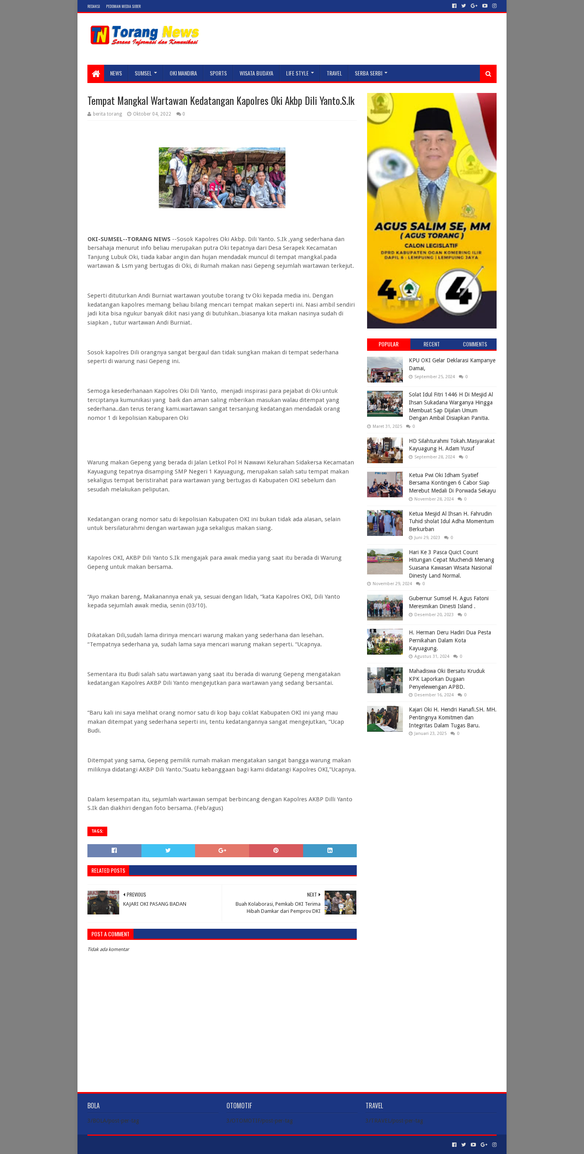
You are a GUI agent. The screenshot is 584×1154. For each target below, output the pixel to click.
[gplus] (474, 6)
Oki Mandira (183, 73)
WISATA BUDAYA (256, 73)
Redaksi (93, 6)
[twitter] (464, 6)
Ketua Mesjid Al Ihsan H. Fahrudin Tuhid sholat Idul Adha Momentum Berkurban (451, 521)
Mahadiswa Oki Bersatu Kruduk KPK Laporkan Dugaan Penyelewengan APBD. (447, 679)
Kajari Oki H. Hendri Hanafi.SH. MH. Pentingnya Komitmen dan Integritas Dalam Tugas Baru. (453, 717)
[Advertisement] (431, 793)
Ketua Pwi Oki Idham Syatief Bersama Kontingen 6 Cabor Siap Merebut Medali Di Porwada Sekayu (452, 483)
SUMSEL (143, 73)
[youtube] (485, 6)
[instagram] (494, 6)
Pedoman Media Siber (123, 6)
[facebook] (454, 6)
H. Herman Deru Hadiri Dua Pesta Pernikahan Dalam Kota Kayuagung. (450, 640)
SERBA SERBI (368, 73)
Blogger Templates (177, 1145)
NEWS (116, 73)
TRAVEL (334, 73)
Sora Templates (131, 1145)
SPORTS (218, 73)
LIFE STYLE (297, 73)
